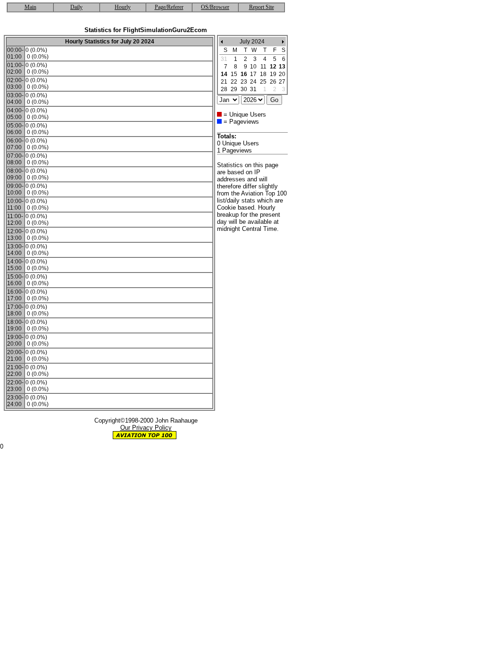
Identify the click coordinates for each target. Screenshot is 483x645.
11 (263, 66)
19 (273, 74)
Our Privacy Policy (146, 427)
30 (244, 89)
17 (253, 74)
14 (224, 74)
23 (244, 81)
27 (282, 81)
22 (234, 81)
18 (263, 74)
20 (282, 74)
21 (224, 81)
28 (224, 89)
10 (253, 66)
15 (234, 74)
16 (244, 74)
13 (282, 66)
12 (273, 66)
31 (253, 89)
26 (273, 81)
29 (234, 89)
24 (253, 81)
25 (263, 81)
